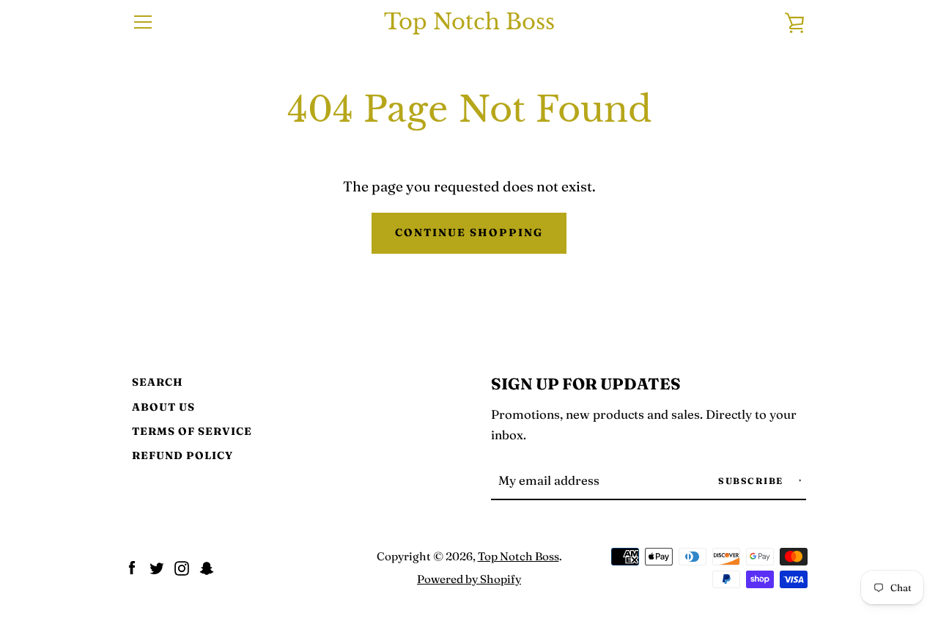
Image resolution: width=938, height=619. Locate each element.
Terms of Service (192, 431)
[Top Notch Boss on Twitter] (156, 566)
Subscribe (752, 480)
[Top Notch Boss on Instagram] (181, 566)
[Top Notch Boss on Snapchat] (206, 566)
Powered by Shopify (469, 579)
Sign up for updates (586, 384)
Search (157, 382)
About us (163, 407)
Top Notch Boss (469, 22)
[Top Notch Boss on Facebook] (132, 566)
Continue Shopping (469, 232)
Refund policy (182, 455)
